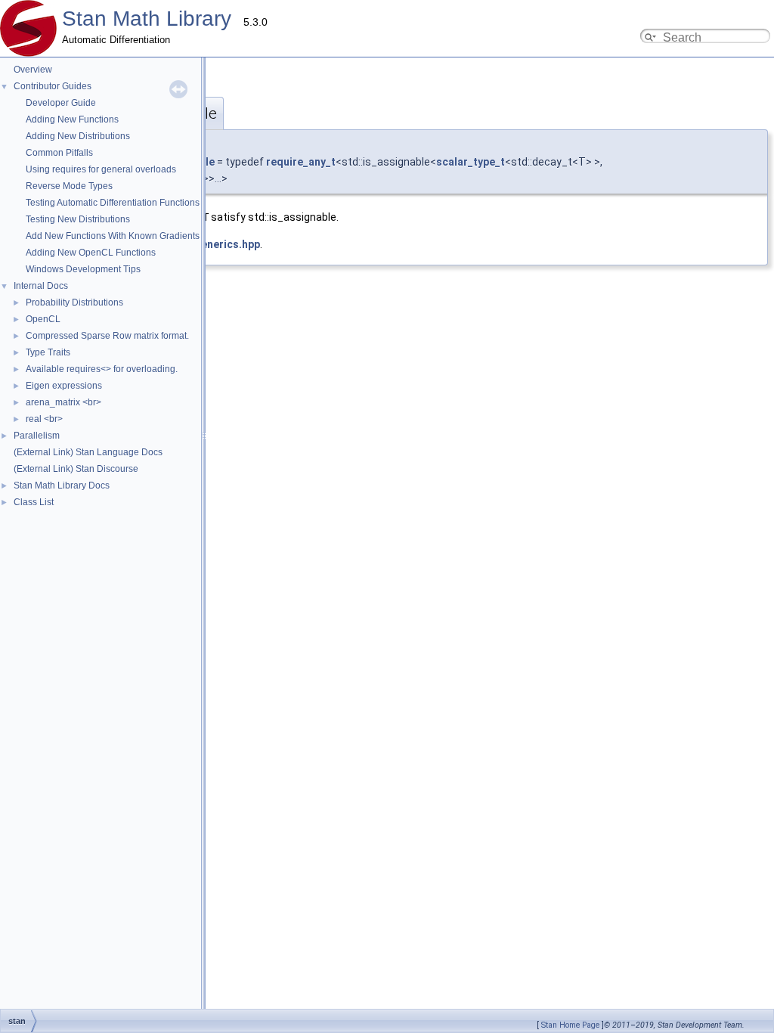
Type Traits (48, 352)
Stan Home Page (570, 1025)
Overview (33, 69)
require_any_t (301, 162)
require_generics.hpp (206, 244)
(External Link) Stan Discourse (76, 469)
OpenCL (43, 319)
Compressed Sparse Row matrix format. (107, 335)
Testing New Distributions (78, 219)
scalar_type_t (470, 162)
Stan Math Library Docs (62, 485)
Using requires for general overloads (101, 169)
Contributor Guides (52, 86)
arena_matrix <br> (63, 402)
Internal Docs (41, 286)
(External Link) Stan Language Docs (88, 452)
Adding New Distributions (78, 136)
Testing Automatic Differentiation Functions (113, 202)
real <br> (44, 419)
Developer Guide (61, 103)
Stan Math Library (146, 18)
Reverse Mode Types (69, 186)
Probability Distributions (74, 302)
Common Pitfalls (59, 152)
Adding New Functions (72, 119)
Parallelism (37, 435)
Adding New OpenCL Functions (91, 252)
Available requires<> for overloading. (102, 369)
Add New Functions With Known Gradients (113, 236)
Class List (34, 502)
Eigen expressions (64, 385)
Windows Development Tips (83, 269)
